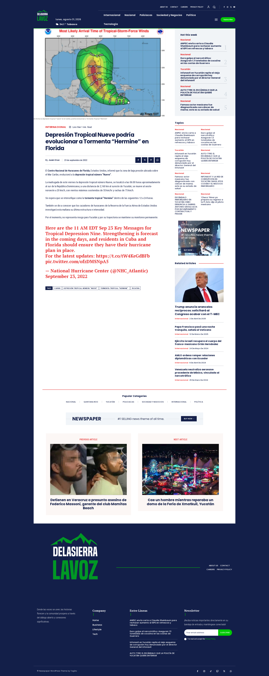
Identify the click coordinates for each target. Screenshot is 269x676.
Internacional (55, 127)
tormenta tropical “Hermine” (114, 288)
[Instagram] (227, 7)
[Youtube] (234, 7)
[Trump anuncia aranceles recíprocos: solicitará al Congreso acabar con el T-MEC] (199, 285)
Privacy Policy (210, 639)
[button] (214, 7)
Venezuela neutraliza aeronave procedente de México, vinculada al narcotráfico (197, 372)
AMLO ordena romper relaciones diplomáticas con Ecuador (195, 357)
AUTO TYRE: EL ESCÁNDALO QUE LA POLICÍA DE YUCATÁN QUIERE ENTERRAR (198, 93)
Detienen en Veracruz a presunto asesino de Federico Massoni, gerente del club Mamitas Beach (88, 504)
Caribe (57, 288)
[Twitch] (217, 671)
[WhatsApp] (157, 160)
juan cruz (54, 160)
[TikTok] (211, 671)
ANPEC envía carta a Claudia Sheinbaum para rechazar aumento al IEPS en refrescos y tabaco (200, 46)
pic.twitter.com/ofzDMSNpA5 (77, 261)
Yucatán (135, 288)
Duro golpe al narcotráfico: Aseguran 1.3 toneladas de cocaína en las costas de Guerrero (200, 61)
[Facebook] (224, 7)
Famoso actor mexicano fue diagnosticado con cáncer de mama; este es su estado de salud (199, 107)
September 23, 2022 (66, 276)
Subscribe (225, 632)
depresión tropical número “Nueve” (80, 288)
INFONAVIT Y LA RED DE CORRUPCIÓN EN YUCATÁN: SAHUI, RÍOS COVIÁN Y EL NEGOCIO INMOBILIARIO (212, 181)
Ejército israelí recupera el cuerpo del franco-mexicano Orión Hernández (198, 342)
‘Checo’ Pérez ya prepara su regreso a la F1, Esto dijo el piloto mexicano (212, 201)
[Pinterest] (151, 160)
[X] (231, 7)
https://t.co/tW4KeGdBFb (123, 256)
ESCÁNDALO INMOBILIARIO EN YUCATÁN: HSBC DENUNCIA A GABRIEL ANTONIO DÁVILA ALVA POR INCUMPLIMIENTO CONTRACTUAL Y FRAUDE (186, 205)
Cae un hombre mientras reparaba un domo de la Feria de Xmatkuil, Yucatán (180, 502)
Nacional (185, 40)
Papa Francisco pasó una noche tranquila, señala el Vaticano (195, 328)
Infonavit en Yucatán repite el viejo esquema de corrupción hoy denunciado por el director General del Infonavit (200, 76)
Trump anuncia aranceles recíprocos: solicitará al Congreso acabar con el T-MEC (197, 310)
